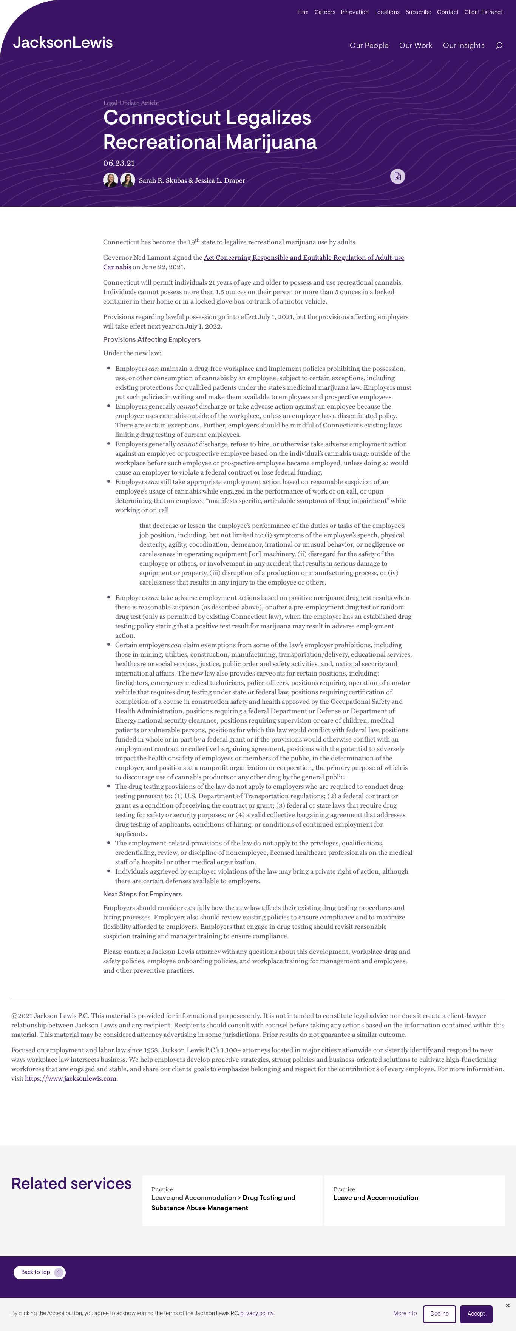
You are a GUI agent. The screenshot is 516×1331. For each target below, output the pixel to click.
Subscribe (419, 12)
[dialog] (258, 1314)
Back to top (35, 1272)
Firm (303, 12)
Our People (369, 46)
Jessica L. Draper (220, 180)
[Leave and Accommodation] (414, 1200)
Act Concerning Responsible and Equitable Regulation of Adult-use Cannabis (253, 261)
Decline (440, 1314)
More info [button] (405, 1314)
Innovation (355, 12)
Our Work (416, 46)
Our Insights (464, 46)
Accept (476, 1314)
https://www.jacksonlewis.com (70, 1078)
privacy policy (256, 1314)
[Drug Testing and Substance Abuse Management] (232, 1200)
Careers (325, 12)
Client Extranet (484, 12)
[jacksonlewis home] (63, 40)
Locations (387, 12)
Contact (448, 12)
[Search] (495, 46)
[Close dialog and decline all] (507, 1306)
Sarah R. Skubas (163, 180)
